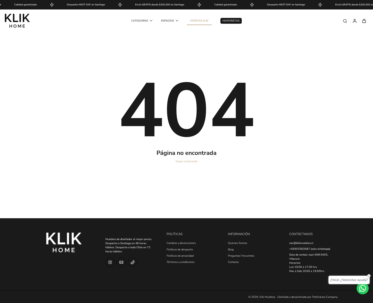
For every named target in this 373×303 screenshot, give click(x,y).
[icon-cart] (364, 20)
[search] (345, 20)
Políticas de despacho (180, 249)
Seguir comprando (186, 161)
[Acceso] (354, 20)
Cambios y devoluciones (181, 243)
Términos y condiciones (180, 262)
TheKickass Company (325, 297)
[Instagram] (110, 262)
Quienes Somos (237, 243)
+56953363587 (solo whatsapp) (309, 249)
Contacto (233, 262)
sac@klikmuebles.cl (301, 243)
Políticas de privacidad (180, 255)
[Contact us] (363, 288)
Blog (231, 249)
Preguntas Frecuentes (241, 255)
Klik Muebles (267, 297)
